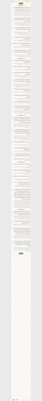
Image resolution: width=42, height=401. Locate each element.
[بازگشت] (29, 1)
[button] (21, 5)
